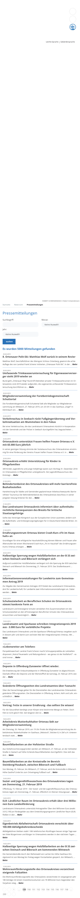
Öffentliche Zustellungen (30, 38)
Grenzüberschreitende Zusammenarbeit (54, 20)
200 (4, 894)
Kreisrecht (32, 25)
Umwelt (44, 6)
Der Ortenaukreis (9, 15)
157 (61, 889)
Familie (42, 4)
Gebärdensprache (68, 42)
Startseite (6, 305)
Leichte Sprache (52, 42)
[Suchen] (73, 19)
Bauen (4, 4)
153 (43, 889)
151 (33, 889)
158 (66, 889)
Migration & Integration (56, 4)
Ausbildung (34, 30)
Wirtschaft (25, 6)
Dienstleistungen (7, 1)
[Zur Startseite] (14, 57)
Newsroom (5, 36)
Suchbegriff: (8, 320)
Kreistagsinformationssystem (14, 25)
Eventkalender (22, 30)
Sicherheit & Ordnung (11, 6)
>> (14, 894)
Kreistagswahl (43, 25)
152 (38, 889)
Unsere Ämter (6, 9)
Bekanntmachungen (47, 17)
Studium (43, 30)
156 (57, 889)
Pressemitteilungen (10, 38)
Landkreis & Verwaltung (10, 12)
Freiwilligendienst (64, 30)
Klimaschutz (22, 17)
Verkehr (35, 4)
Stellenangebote (9, 30)
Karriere (3, 28)
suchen (9, 341)
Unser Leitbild (8, 33)
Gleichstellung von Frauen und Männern (19, 20)
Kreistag (3, 23)
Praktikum (52, 30)
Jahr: (5, 329)
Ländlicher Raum (9, 17)
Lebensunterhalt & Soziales (19, 4)
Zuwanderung (60, 15)
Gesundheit (36, 6)
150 (29, 889)
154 (47, 889)
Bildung (50, 15)
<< (4, 889)
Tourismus (32, 17)
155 (52, 889)
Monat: (45, 320)
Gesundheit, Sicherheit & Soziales (31, 15)
